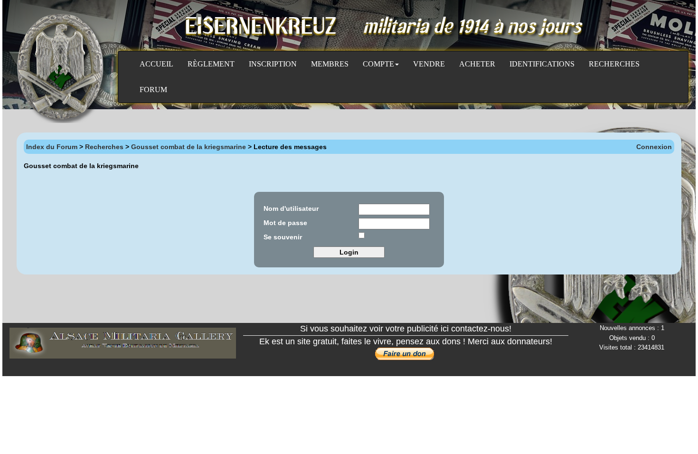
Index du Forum (51, 147)
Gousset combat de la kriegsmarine (188, 147)
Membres (330, 64)
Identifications (542, 64)
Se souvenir (283, 237)
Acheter (477, 64)
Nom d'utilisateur (291, 208)
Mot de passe (285, 223)
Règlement (211, 64)
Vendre (429, 64)
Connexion (654, 147)
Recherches (614, 64)
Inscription (273, 64)
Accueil (156, 64)
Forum (153, 89)
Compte (378, 64)
